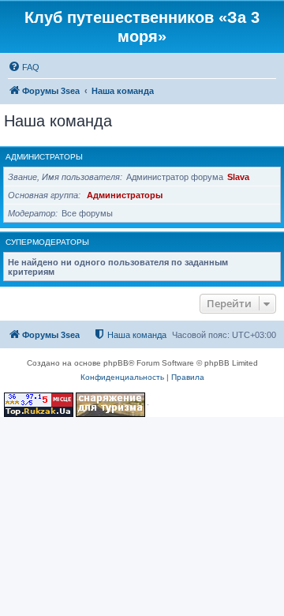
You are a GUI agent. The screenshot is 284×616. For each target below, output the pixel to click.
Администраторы (44, 156)
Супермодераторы (47, 242)
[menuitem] (23, 67)
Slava (238, 177)
